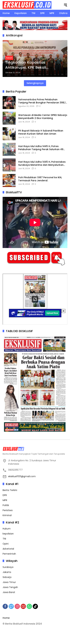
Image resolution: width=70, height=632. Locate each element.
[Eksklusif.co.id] (27, 4)
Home (6, 618)
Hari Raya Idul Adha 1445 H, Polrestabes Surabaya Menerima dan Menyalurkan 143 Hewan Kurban (42, 163)
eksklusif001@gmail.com (22, 476)
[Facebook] (5, 606)
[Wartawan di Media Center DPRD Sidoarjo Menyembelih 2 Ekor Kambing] (9, 118)
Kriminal (7, 515)
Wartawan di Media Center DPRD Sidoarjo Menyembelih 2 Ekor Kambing (42, 117)
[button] (65, 5)
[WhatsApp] (29, 606)
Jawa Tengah (10, 587)
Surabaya (8, 567)
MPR (5, 500)
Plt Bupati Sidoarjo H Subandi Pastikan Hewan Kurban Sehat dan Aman (40, 132)
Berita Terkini (10, 490)
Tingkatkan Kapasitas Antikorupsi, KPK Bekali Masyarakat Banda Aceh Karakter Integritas (27, 65)
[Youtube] (23, 606)
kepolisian (8, 533)
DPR (5, 495)
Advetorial (8, 548)
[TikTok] (35, 606)
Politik (6, 505)
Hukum (9, 57)
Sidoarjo (7, 577)
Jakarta (7, 572)
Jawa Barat (9, 592)
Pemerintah (9, 553)
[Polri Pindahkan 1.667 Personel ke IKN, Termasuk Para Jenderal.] (9, 180)
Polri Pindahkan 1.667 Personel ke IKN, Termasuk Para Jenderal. (40, 179)
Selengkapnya (35, 83)
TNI (4, 538)
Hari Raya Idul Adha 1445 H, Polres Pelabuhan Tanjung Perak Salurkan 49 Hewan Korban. (40, 148)
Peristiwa (8, 510)
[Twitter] (11, 606)
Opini (5, 543)
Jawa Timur (9, 582)
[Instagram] (17, 606)
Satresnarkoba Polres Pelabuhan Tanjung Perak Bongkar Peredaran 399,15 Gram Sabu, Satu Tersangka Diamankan (42, 101)
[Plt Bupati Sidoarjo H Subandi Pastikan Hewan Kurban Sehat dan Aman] (9, 133)
